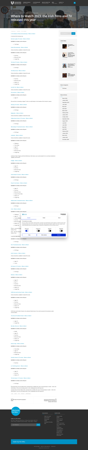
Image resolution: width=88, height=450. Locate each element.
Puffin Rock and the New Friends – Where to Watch (21, 292)
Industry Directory (46, 3)
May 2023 (64, 106)
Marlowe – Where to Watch (16, 274)
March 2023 (64, 110)
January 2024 (65, 100)
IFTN (45, 423)
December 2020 (65, 139)
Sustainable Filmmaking (48, 422)
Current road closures (60, 423)
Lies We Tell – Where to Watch (17, 87)
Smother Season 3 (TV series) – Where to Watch (21, 357)
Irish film (22, 393)
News (54, 3)
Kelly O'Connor (23, 31)
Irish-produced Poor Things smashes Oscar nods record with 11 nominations (71, 65)
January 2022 (65, 133)
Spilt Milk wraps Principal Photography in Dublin (18, 399)
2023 (12, 393)
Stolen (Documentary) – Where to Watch (19, 47)
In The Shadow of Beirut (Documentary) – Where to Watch (23, 33)
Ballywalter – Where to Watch (17, 113)
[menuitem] (27, 3)
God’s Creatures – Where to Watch (18, 253)
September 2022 (65, 118)
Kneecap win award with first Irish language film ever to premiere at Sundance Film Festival (50, 400)
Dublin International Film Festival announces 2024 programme (71, 74)
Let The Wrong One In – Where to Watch (19, 366)
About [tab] (59, 217)
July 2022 (64, 123)
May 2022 (64, 127)
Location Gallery (36, 3)
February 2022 (65, 131)
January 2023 (65, 114)
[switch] (38, 231)
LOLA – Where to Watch (16, 209)
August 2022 (65, 121)
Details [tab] (44, 217)
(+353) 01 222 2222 (20, 421)
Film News (18, 31)
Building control (59, 432)
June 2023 (64, 104)
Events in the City (60, 418)
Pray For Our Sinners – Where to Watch (19, 183)
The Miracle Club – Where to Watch (18, 70)
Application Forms (36, 446)
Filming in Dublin (26, 3)
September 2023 (65, 102)
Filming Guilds (46, 419)
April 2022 (64, 129)
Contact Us (61, 3)
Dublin (16, 393)
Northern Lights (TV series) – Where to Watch (20, 38)
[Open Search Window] (75, 3)
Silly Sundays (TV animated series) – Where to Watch (22, 126)
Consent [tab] (28, 217)
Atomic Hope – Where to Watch (17, 343)
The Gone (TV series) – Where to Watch (19, 62)
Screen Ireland (28, 393)
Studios (45, 420)
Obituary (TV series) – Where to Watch (19, 104)
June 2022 (64, 125)
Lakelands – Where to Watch (17, 135)
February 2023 (65, 112)
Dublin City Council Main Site (45, 446)
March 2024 (64, 98)
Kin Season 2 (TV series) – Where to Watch (19, 266)
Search (73, 33)
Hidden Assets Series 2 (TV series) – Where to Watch (22, 118)
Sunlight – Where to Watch (16, 160)
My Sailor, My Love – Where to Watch (18, 326)
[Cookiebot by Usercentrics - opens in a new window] (61, 214)
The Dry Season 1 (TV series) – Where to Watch (20, 378)
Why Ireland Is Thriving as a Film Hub (71, 45)
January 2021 (65, 137)
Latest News (63, 40)
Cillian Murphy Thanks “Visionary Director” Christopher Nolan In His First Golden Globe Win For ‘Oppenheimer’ (68, 55)
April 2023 (64, 108)
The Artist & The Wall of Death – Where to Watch (21, 315)
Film (19, 393)
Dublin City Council (47, 416)
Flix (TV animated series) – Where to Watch (20, 244)
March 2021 (64, 135)
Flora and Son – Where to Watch (17, 92)
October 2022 (65, 116)
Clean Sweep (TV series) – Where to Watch (19, 174)
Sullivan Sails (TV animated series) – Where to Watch (22, 200)
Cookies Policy (53, 446)
